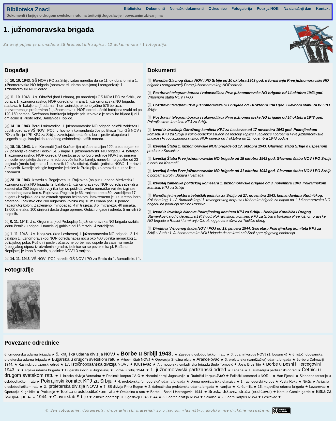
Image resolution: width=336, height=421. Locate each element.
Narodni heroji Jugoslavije (165, 376)
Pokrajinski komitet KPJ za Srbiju (77, 381)
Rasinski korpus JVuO (123, 376)
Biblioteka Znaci (28, 9)
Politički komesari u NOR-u (251, 376)
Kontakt (323, 8)
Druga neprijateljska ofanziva (213, 381)
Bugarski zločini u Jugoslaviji (87, 370)
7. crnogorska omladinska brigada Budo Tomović (195, 364)
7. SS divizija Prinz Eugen (124, 387)
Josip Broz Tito (250, 364)
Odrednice (218, 8)
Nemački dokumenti (187, 8)
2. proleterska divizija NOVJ (71, 386)
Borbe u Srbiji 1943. (147, 354)
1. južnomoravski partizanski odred (189, 369)
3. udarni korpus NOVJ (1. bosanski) (259, 354)
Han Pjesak (286, 376)
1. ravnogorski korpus (258, 381)
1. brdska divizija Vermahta (80, 376)
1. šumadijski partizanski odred (273, 370)
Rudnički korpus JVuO (208, 376)
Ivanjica (225, 387)
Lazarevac (317, 387)
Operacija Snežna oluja (173, 359)
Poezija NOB (268, 8)
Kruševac (143, 364)
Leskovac (270, 397)
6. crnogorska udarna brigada (28, 354)
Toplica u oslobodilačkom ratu (88, 391)
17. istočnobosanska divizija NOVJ (97, 364)
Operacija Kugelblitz (20, 392)
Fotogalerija (241, 8)
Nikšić (308, 381)
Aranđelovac (209, 359)
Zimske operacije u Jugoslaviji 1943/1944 (125, 397)
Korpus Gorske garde (294, 392)
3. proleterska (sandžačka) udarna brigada (258, 359)
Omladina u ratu (133, 392)
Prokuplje (48, 392)
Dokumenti (155, 8)
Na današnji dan (297, 8)
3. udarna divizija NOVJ (181, 397)
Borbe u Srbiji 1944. (130, 370)
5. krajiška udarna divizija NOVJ (86, 354)
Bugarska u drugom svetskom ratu (84, 359)
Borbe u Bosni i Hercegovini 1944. (177, 392)
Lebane (238, 370)
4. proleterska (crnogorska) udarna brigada (152, 381)
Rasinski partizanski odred (39, 364)
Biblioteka (132, 8)
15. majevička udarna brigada (281, 387)
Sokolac (210, 397)
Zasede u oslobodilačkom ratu (203, 354)
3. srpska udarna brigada (41, 370)
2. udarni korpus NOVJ (240, 397)
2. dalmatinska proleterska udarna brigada (181, 387)
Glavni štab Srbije (71, 396)
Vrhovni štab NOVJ (136, 359)
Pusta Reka (288, 381)
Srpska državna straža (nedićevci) (240, 391)
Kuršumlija (245, 387)
